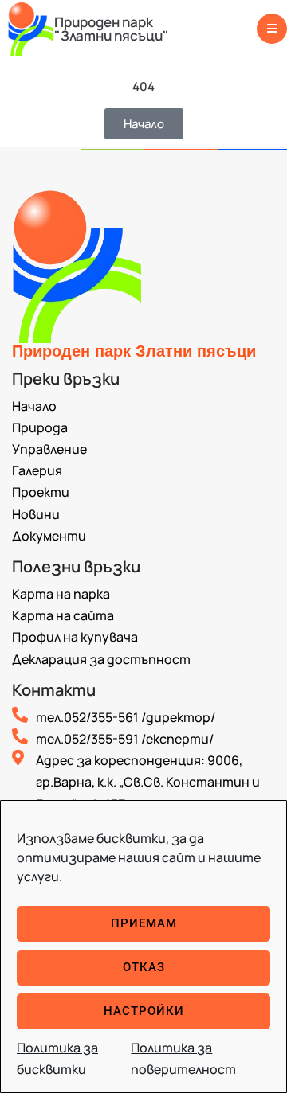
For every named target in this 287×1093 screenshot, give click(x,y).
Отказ (144, 967)
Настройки (144, 1011)
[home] (31, 28)
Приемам (144, 923)
